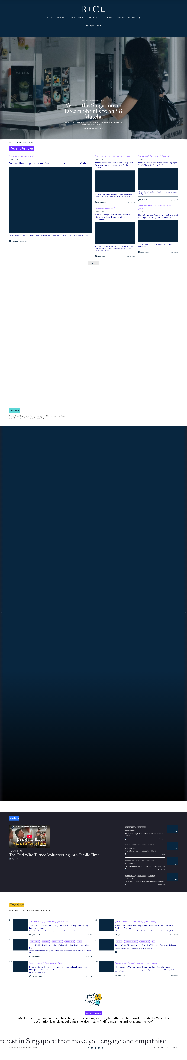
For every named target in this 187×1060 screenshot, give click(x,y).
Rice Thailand (158, 1048)
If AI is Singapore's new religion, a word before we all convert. (133, 948)
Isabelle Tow (36, 956)
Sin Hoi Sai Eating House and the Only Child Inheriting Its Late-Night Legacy (59, 946)
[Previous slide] (1, 88)
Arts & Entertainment (145, 205)
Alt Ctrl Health (130, 831)
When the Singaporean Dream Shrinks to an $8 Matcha (49, 163)
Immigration (99, 208)
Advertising (120, 18)
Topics (49, 18)
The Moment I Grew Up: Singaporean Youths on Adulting (144, 882)
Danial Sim (122, 975)
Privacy (175, 1048)
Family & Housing (143, 156)
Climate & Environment (82, 386)
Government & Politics (102, 156)
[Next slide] (185, 88)
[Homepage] (93, 9)
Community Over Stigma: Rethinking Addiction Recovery (145, 866)
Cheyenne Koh (146, 252)
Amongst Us (141, 159)
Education (85, 100)
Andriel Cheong (37, 976)
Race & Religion (109, 208)
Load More (93, 263)
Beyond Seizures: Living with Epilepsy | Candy (141, 851)
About (168, 1048)
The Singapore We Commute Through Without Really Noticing (142, 967)
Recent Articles (15, 143)
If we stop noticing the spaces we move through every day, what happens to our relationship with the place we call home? (145, 971)
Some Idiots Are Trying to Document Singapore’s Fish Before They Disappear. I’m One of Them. (58, 968)
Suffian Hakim (123, 935)
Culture (30, 143)
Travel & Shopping (150, 921)
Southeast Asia (61, 18)
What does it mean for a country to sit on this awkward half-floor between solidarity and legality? (144, 931)
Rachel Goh (145, 200)
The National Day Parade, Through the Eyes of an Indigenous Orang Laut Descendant (158, 216)
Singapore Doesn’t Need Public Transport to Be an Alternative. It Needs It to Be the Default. (114, 165)
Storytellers (92, 18)
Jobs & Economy (94, 100)
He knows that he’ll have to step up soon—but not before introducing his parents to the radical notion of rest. (60, 951)
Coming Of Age (13, 159)
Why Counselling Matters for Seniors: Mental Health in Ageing (144, 835)
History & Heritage (158, 205)
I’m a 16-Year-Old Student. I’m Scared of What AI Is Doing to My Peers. (145, 945)
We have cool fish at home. (37, 972)
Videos (81, 18)
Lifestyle (169, 205)
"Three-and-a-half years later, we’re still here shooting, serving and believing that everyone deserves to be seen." (157, 193)
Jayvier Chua (123, 952)
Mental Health (141, 827)
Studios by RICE (106, 18)
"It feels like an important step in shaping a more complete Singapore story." (155, 245)
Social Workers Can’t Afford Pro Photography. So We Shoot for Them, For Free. (158, 163)
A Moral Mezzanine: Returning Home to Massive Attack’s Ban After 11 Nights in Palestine (145, 926)
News (103, 100)
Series (73, 18)
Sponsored (126, 156)
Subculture (166, 156)
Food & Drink (45, 941)
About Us (131, 18)
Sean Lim (91, 128)
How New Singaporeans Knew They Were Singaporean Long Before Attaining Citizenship (113, 217)
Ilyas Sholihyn (103, 202)
